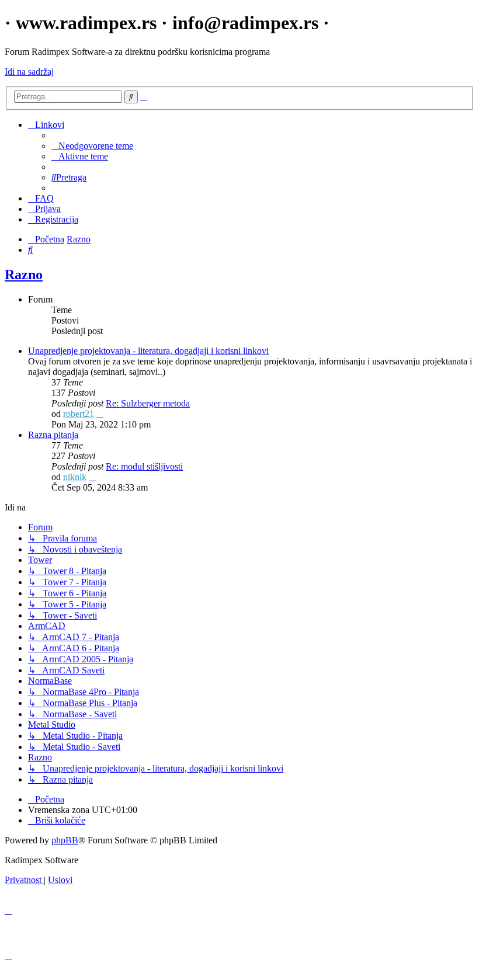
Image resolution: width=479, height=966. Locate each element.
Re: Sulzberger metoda (148, 403)
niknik (74, 477)
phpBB (64, 840)
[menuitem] (92, 146)
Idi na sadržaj (29, 72)
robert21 (78, 414)
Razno (24, 274)
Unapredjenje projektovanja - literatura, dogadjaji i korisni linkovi (148, 351)
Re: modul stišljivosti (144, 466)
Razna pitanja (53, 435)
